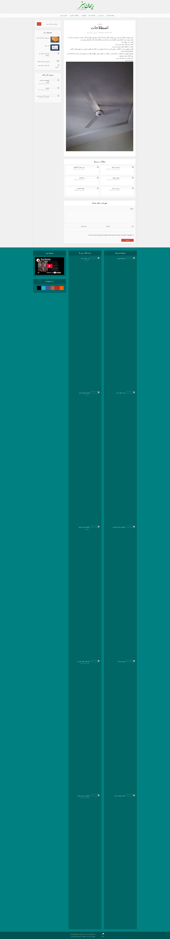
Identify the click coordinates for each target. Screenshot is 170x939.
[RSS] (62, 288)
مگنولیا (47, 88)
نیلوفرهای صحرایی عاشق (44, 81)
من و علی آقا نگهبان (79, 167)
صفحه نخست (110, 15)
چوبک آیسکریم (81, 188)
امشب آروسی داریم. (84, 392)
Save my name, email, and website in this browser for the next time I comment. (110, 235)
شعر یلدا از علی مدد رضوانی (44, 54)
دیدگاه (132, 208)
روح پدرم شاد (116, 188)
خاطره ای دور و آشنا (84, 527)
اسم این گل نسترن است (42, 96)
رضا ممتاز (76, 934)
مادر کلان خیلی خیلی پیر (83, 661)
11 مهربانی (87, 260)
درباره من (101, 15)
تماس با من (63, 15)
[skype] (44, 288)
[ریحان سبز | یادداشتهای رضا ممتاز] (85, 5)
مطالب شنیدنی (74, 15)
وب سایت (84, 226)
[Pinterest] (57, 288)
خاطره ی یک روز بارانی (83, 795)
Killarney (82, 178)
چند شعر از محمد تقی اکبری (48, 66)
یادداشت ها (92, 15)
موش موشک (116, 178)
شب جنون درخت (85, 258)
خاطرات (83, 15)
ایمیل (108, 226)
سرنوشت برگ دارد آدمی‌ (42, 38)
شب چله (47, 45)
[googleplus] (53, 288)
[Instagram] (39, 288)
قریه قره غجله (116, 167)
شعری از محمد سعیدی (43, 61)
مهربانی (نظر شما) (92, 32)
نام (132, 226)
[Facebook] (48, 288)
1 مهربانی (87, 394)
